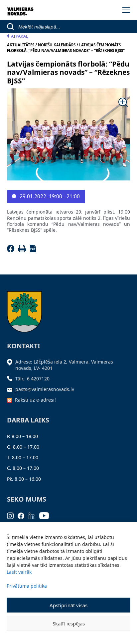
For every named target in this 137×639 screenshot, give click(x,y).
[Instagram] (12, 515)
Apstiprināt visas (68, 605)
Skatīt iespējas (69, 623)
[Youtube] (46, 515)
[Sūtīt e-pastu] (11, 389)
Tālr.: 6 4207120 (32, 378)
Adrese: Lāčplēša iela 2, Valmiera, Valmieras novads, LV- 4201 (64, 365)
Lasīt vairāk (19, 572)
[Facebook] (12, 250)
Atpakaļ (19, 36)
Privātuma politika (27, 586)
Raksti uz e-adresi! (35, 400)
